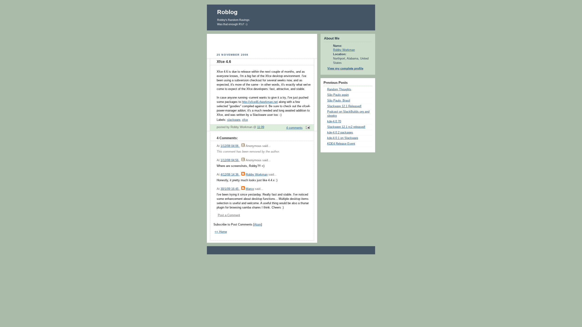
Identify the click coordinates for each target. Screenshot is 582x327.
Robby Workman (257, 174)
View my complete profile (345, 68)
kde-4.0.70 (334, 121)
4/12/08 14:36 (230, 174)
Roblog (227, 12)
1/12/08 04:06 (230, 146)
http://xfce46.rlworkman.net (260, 102)
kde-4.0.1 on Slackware (342, 138)
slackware (233, 119)
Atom (257, 224)
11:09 (260, 127)
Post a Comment (229, 215)
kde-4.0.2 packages (340, 132)
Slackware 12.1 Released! (344, 106)
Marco (250, 189)
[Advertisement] (262, 43)
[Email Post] (307, 127)
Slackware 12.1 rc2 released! (346, 127)
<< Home (221, 231)
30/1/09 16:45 (230, 189)
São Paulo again (338, 95)
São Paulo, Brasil (338, 100)
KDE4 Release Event (341, 143)
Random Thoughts (339, 89)
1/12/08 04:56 (230, 160)
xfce (245, 119)
